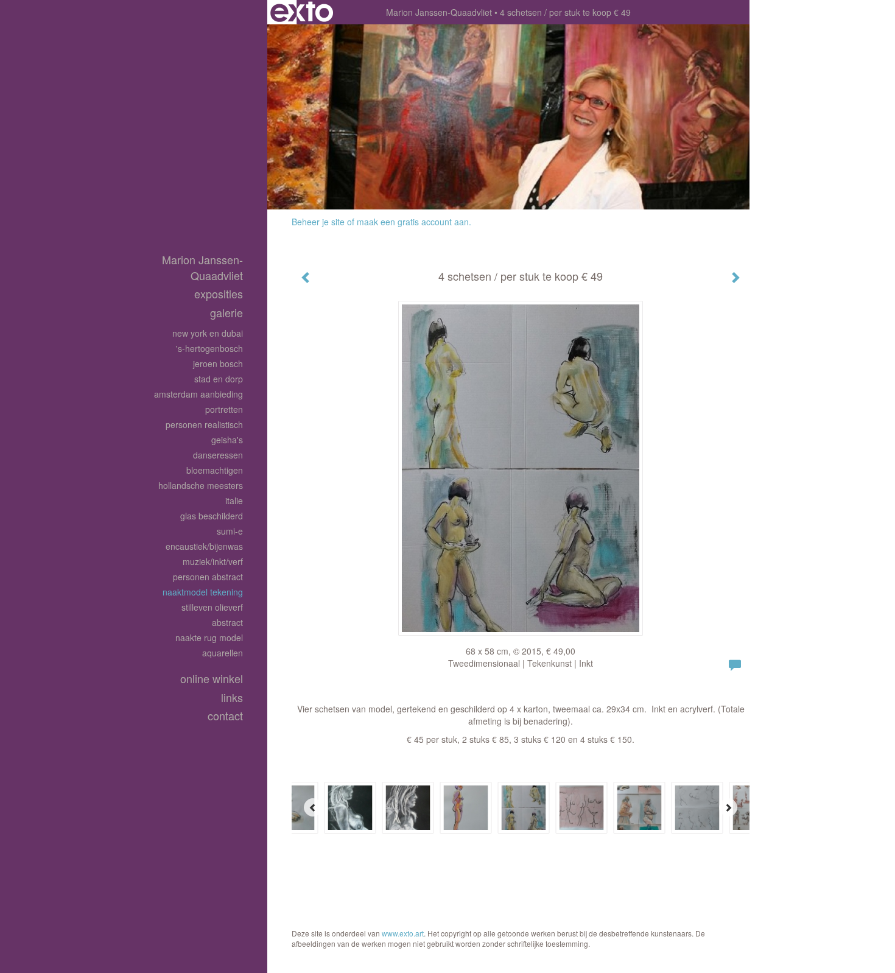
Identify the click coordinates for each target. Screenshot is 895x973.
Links (232, 697)
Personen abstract (208, 577)
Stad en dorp (218, 379)
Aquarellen (222, 653)
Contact (225, 715)
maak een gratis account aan (413, 222)
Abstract (227, 622)
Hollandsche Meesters (200, 485)
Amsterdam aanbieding (198, 394)
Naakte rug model (209, 637)
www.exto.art (403, 933)
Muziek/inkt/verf (213, 561)
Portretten (224, 409)
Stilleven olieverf (212, 607)
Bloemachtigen (214, 470)
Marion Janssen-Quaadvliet (439, 12)
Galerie (226, 312)
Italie (234, 500)
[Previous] (313, 807)
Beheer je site (318, 222)
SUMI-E (230, 531)
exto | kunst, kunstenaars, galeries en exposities (301, 12)
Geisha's (227, 440)
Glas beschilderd (211, 516)
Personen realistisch (204, 424)
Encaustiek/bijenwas (204, 546)
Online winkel (211, 678)
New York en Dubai (207, 333)
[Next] (728, 807)
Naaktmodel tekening (203, 592)
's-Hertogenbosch (209, 348)
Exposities (218, 293)
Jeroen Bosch (218, 363)
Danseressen (218, 455)
